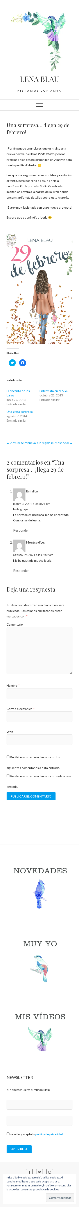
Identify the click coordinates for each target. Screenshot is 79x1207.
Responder (21, 530)
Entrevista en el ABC (54, 391)
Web (10, 732)
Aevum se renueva (21, 443)
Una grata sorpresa (20, 411)
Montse (32, 542)
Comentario (15, 624)
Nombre (13, 685)
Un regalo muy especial (54, 443)
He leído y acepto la (36, 1134)
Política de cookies (48, 1189)
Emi (28, 491)
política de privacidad (49, 1134)
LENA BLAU (39, 79)
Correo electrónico (21, 709)
